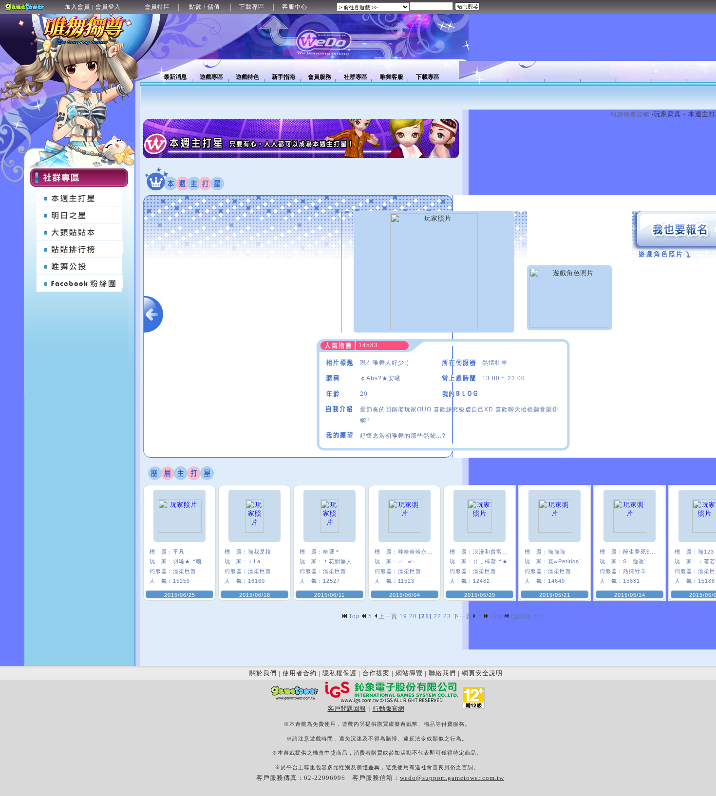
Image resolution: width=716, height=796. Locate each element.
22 (437, 616)
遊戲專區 (211, 77)
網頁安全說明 (482, 673)
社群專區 (355, 77)
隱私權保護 (339, 673)
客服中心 (294, 6)
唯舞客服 (391, 77)
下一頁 (462, 616)
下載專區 (251, 6)
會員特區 (157, 6)
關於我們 (263, 673)
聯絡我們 (442, 673)
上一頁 (387, 616)
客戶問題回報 (347, 708)
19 (403, 616)
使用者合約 (300, 673)
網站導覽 (409, 673)
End (497, 616)
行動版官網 (388, 708)
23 (447, 616)
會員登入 (108, 6)
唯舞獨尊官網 (630, 114)
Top (354, 616)
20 (413, 616)
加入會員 (77, 6)
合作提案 (376, 673)
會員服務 (319, 77)
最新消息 (175, 77)
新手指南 (283, 77)
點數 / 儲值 (204, 6)
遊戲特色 (247, 77)
